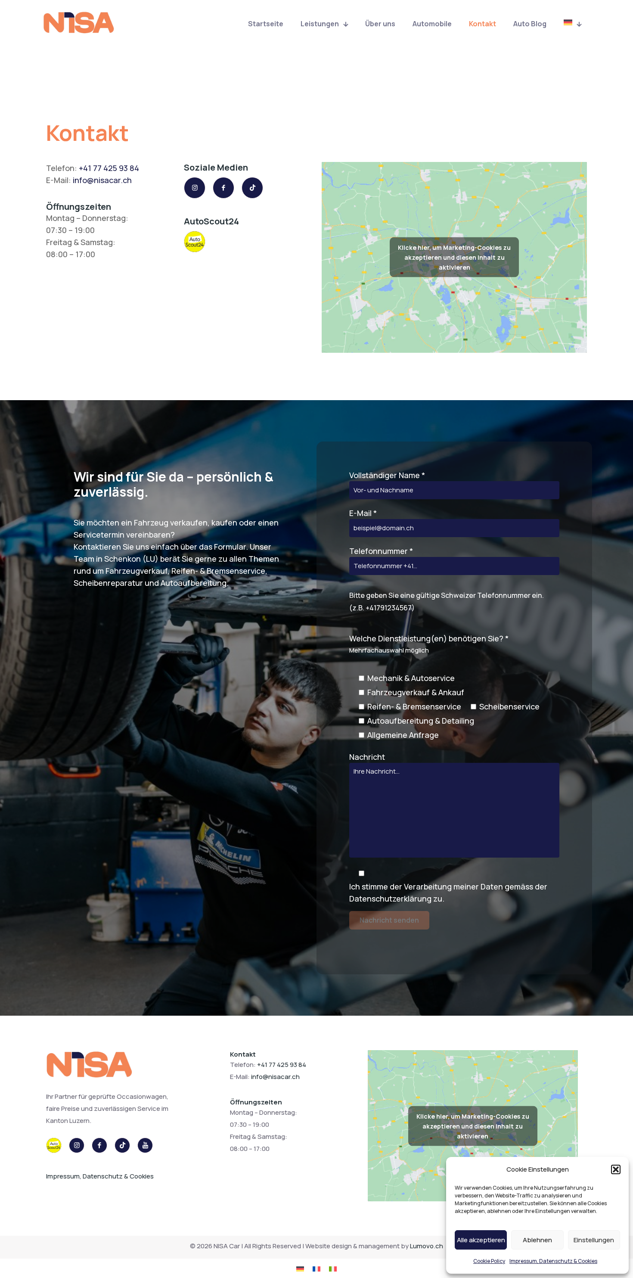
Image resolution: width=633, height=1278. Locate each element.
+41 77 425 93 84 (109, 168)
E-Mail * (363, 513)
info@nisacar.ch (102, 180)
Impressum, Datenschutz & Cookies (553, 1261)
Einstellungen (594, 1239)
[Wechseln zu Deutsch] (300, 1268)
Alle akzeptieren (481, 1239)
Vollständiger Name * (387, 475)
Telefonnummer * (446, 579)
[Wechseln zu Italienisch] (333, 1268)
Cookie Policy (489, 1261)
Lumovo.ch (426, 1245)
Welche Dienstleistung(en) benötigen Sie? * (444, 686)
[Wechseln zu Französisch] (316, 1268)
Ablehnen (537, 1239)
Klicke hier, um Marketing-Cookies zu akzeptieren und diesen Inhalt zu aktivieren (454, 257)
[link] (90, 1066)
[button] (615, 1169)
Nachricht (367, 757)
